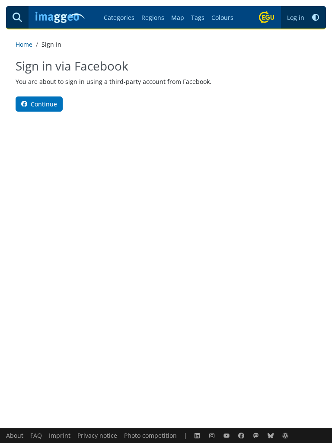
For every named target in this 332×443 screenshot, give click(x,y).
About (14, 435)
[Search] (17, 17)
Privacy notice (97, 435)
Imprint (59, 435)
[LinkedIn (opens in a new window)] (198, 435)
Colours (222, 17)
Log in (295, 17)
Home (24, 44)
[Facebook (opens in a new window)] (242, 435)
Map (177, 17)
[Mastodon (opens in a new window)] (257, 435)
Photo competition (150, 435)
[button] (315, 17)
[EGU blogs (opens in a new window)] (286, 435)
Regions (152, 17)
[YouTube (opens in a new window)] (227, 435)
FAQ (36, 435)
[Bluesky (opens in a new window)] (271, 435)
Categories (119, 17)
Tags (197, 17)
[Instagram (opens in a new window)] (213, 435)
